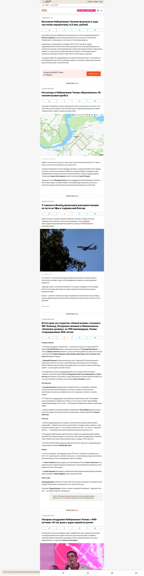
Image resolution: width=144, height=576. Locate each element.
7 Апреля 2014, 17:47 (47, 17)
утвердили (56, 398)
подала (48, 434)
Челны (43, 5)
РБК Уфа (45, 287)
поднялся (63, 453)
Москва (52, 5)
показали (59, 387)
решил (92, 410)
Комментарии (72, 83)
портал (89, 44)
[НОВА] (86, 10)
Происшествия (45, 306)
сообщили (85, 221)
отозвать (63, 462)
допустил (63, 443)
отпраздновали (64, 372)
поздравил (74, 180)
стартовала (54, 347)
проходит (66, 169)
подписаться (93, 74)
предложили (52, 423)
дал (69, 360)
